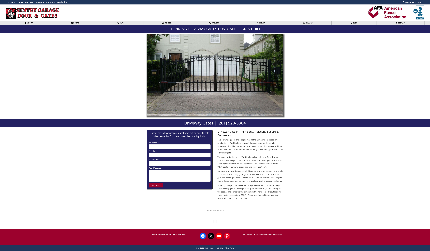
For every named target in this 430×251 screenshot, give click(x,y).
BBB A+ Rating (247, 195)
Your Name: (154, 142)
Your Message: (155, 168)
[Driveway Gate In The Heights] (215, 75)
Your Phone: (154, 159)
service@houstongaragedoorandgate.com (268, 234)
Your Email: (153, 151)
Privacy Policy (229, 248)
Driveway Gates (218, 210)
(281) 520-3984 (247, 234)
